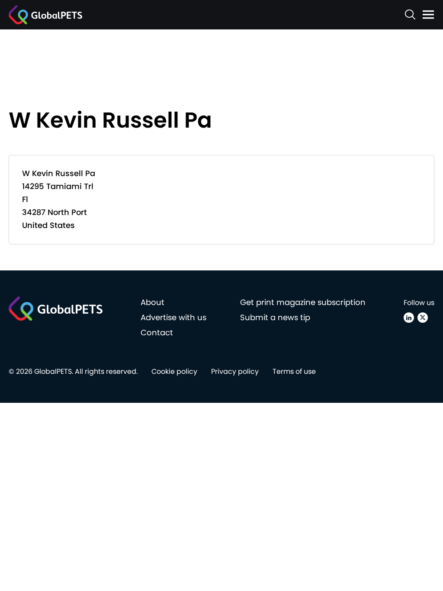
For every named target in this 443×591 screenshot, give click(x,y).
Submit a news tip (275, 317)
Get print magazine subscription (303, 302)
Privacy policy (235, 371)
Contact (157, 332)
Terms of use (294, 371)
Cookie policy (174, 371)
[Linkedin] (409, 317)
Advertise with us (173, 317)
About (152, 302)
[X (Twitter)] (422, 317)
